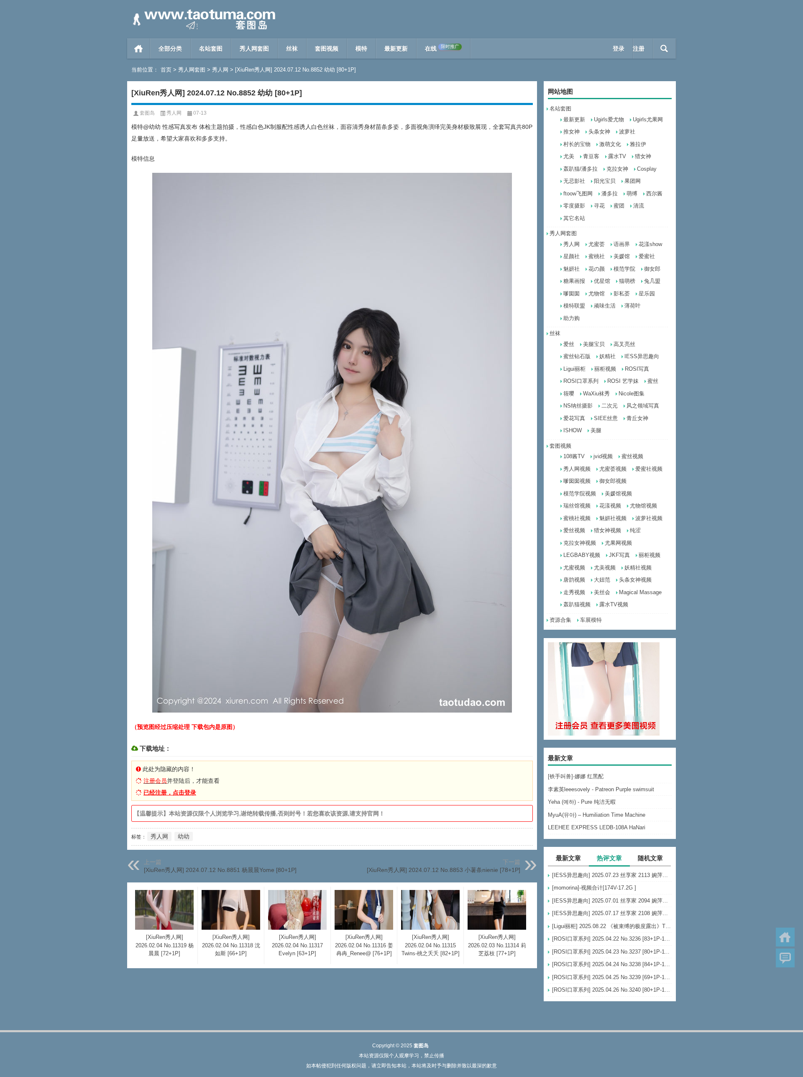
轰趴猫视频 (577, 604)
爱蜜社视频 (648, 469)
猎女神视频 (607, 530)
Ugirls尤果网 (648, 119)
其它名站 (574, 218)
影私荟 (622, 293)
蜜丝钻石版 (577, 356)
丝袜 (292, 48)
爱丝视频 (574, 530)
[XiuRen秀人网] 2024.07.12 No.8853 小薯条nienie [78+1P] (443, 870)
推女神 (571, 131)
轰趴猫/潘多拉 (580, 169)
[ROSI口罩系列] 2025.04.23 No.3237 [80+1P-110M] (612, 952)
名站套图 (210, 48)
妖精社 (607, 356)
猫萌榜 (627, 281)
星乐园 (647, 293)
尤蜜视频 (574, 567)
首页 (138, 48)
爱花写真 (574, 418)
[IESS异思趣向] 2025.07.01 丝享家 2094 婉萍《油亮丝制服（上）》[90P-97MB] (612, 901)
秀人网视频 (577, 469)
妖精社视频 (638, 567)
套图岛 (147, 113)
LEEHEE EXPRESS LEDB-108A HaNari (596, 827)
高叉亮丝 (624, 344)
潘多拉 (609, 193)
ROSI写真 (637, 369)
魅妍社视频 (613, 518)
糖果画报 (574, 281)
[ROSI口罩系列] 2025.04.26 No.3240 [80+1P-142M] (612, 990)
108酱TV (574, 456)
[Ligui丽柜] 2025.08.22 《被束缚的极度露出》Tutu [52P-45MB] (612, 926)
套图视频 (326, 48)
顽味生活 (605, 306)
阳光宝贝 (605, 181)
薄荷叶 (632, 306)
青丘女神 (637, 418)
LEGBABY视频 (581, 555)
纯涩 (635, 530)
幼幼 (183, 836)
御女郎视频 (613, 481)
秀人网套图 (254, 48)
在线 (442, 48)
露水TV (617, 156)
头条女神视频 (635, 580)
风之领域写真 (643, 406)
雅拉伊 (638, 144)
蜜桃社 (596, 256)
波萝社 (627, 131)
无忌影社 (574, 181)
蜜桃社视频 (577, 518)
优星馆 (602, 281)
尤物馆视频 (643, 506)
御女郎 (652, 269)
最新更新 (396, 48)
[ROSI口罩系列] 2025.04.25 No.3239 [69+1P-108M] (612, 977)
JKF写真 (619, 555)
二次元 (609, 406)
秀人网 (220, 70)
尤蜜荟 (596, 244)
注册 (638, 48)
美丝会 (602, 592)
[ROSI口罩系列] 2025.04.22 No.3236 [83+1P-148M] (612, 939)
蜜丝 (652, 381)
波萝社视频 (648, 518)
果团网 (632, 181)
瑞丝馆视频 (577, 506)
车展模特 (591, 620)
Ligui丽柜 (574, 369)
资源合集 (560, 620)
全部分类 (170, 48)
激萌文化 (610, 144)
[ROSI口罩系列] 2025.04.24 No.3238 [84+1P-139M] (612, 964)
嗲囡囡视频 (577, 481)
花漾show (650, 244)
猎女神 (643, 156)
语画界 (622, 244)
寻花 (599, 206)
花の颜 (596, 269)
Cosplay (647, 169)
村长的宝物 (577, 144)
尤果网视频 (618, 543)
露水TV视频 (613, 604)
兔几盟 (652, 281)
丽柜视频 (605, 369)
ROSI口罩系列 (580, 381)
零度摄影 (574, 206)
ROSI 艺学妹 (623, 381)
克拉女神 (617, 169)
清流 (638, 206)
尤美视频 (605, 567)
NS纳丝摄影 (578, 406)
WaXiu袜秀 (596, 393)
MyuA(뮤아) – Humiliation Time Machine (596, 815)
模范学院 (624, 269)
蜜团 (619, 206)
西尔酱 (654, 193)
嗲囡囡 (571, 293)
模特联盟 (574, 306)
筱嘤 (568, 393)
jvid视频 (603, 456)
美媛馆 (622, 256)
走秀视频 (574, 592)
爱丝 (568, 344)
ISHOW (572, 430)
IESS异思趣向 (641, 356)
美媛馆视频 (618, 493)
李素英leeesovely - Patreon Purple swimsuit (601, 789)
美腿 (596, 430)
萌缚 (632, 193)
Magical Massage (640, 592)
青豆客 (591, 156)
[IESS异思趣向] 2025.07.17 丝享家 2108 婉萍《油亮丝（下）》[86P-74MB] (612, 913)
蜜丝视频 (632, 456)
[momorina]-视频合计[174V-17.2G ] (594, 888)
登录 (618, 48)
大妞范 (602, 580)
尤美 (568, 156)
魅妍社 (571, 269)
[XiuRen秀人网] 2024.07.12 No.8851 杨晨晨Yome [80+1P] (220, 870)
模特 (361, 48)
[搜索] (664, 48)
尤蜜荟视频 (613, 469)
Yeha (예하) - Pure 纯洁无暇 (582, 802)
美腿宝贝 (594, 344)
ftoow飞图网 (578, 193)
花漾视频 (610, 506)
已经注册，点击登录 (169, 792)
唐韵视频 (574, 580)
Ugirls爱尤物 (609, 119)
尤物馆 (596, 293)
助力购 (571, 318)
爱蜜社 (647, 256)
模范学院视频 (579, 493)
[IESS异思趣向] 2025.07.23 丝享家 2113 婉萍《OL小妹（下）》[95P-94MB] (612, 875)
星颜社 (571, 256)
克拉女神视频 (579, 543)
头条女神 (599, 131)
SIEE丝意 (606, 418)
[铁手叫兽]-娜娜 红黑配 (576, 776)
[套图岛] (202, 11)
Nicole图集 (631, 393)
